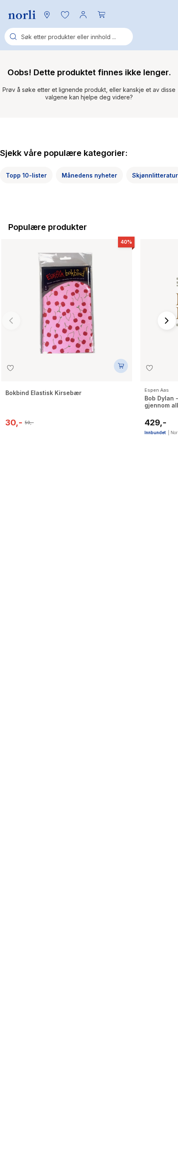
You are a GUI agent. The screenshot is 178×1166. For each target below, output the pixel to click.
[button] (65, 14)
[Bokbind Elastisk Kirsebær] (66, 299)
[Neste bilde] (167, 320)
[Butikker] (47, 14)
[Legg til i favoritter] (10, 368)
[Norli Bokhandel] (22, 14)
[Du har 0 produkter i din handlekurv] (101, 14)
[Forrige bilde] (11, 320)
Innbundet (155, 432)
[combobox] (69, 36)
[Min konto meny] (83, 14)
